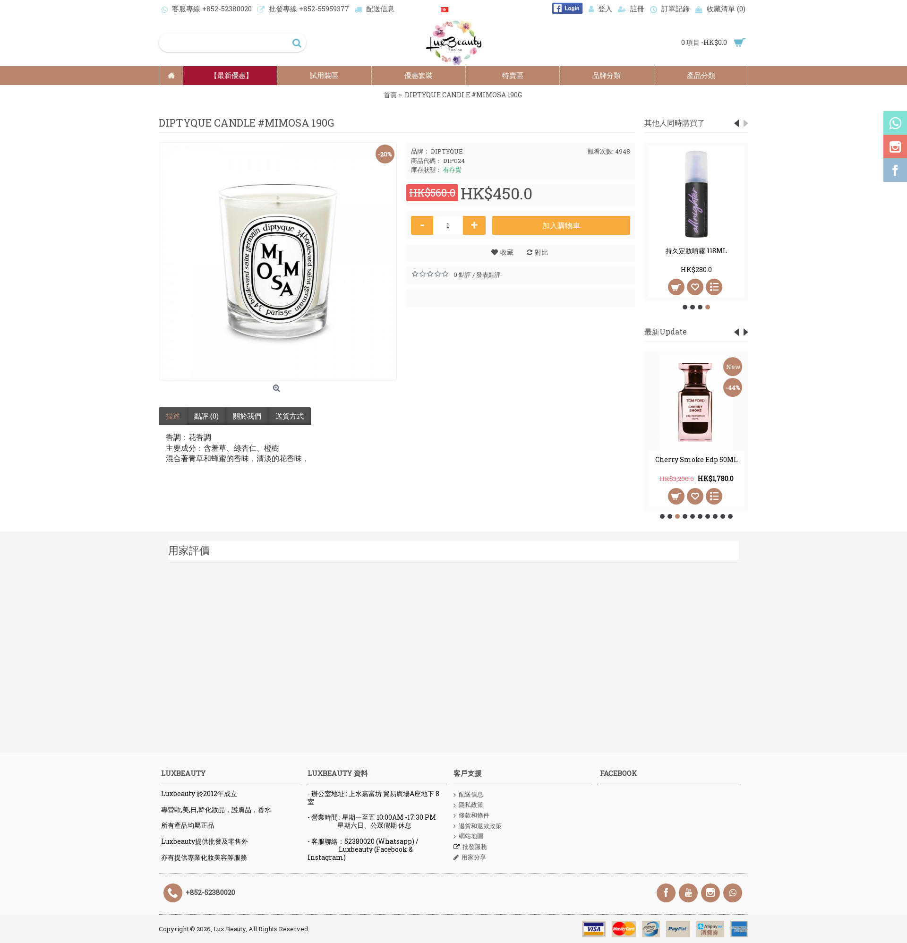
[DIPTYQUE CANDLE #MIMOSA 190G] (278, 261)
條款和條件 (474, 815)
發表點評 (488, 274)
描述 (173, 415)
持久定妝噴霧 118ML (696, 250)
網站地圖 (471, 836)
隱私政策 (471, 804)
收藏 (506, 252)
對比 (541, 252)
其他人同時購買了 (674, 123)
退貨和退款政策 (480, 826)
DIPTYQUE (447, 151)
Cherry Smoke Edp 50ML (696, 459)
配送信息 (471, 794)
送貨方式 (289, 415)
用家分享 (474, 857)
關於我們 (247, 415)
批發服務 (474, 846)
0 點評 (462, 274)
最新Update (665, 331)
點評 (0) (206, 415)
